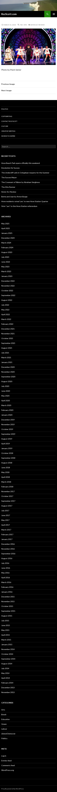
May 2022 (5, 310)
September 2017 (8, 501)
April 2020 (5, 400)
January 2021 (6, 362)
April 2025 (5, 228)
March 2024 (6, 243)
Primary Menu (54, 14)
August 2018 (6, 463)
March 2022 (6, 319)
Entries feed (6, 760)
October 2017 (7, 496)
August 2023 (6, 252)
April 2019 (5, 443)
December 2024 (8, 238)
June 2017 (5, 515)
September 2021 (8, 343)
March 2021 (6, 357)
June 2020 (5, 391)
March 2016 (6, 582)
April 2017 (5, 525)
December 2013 (8, 687)
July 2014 (5, 668)
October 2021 (7, 338)
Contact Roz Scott (9, 121)
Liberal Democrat (8, 733)
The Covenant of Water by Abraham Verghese (20, 182)
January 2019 (6, 448)
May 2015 (5, 630)
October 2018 (7, 453)
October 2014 (7, 654)
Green (4, 724)
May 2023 (5, 266)
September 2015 (8, 611)
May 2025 (5, 223)
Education (5, 719)
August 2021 (6, 348)
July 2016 (5, 563)
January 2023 (6, 276)
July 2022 (5, 305)
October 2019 (7, 429)
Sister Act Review (37, 25)
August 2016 (6, 558)
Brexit (3, 714)
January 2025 (6, 233)
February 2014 (7, 683)
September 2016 (8, 553)
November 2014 (8, 649)
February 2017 (7, 534)
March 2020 (6, 405)
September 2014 (8, 659)
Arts (3, 710)
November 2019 (8, 424)
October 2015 (7, 606)
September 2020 (8, 376)
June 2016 (5, 568)
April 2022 (5, 314)
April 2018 (5, 477)
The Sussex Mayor (9, 177)
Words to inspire (8, 136)
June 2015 (5, 625)
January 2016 (6, 592)
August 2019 (6, 439)
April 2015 (5, 635)
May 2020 (5, 396)
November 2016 (8, 549)
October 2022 (7, 290)
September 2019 (8, 434)
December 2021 (8, 329)
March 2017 (6, 530)
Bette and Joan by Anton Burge (14, 196)
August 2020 (6, 381)
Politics (4, 109)
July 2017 (5, 510)
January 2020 (6, 415)
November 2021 (8, 333)
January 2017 (6, 539)
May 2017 (5, 520)
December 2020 (8, 367)
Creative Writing (8, 131)
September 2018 (8, 458)
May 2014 (5, 673)
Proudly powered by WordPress (12, 789)
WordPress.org (7, 770)
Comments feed (8, 765)
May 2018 (5, 472)
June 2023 (5, 262)
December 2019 (8, 420)
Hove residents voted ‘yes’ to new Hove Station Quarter (24, 201)
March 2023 (6, 271)
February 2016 (7, 587)
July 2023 (5, 257)
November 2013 (8, 692)
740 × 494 (23, 25)
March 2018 (6, 482)
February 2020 (7, 410)
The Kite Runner (8, 187)
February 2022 (7, 324)
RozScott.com (9, 14)
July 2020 (5, 386)
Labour (4, 729)
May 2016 (5, 573)
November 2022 (8, 286)
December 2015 (8, 596)
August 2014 (6, 663)
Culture (4, 126)
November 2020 (8, 372)
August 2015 (6, 616)
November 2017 (8, 491)
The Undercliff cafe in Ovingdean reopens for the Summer (25, 173)
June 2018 (5, 467)
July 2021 (5, 353)
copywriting (6, 116)
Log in (3, 756)
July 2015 (5, 620)
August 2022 (6, 300)
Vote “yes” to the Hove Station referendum (19, 206)
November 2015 (8, 601)
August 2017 (6, 506)
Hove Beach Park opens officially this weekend (20, 163)
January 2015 (6, 644)
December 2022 (8, 281)
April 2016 (5, 577)
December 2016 (8, 544)
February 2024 (7, 247)
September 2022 (8, 295)
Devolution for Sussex (10, 168)
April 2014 (5, 678)
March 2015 (6, 640)
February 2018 (7, 486)
